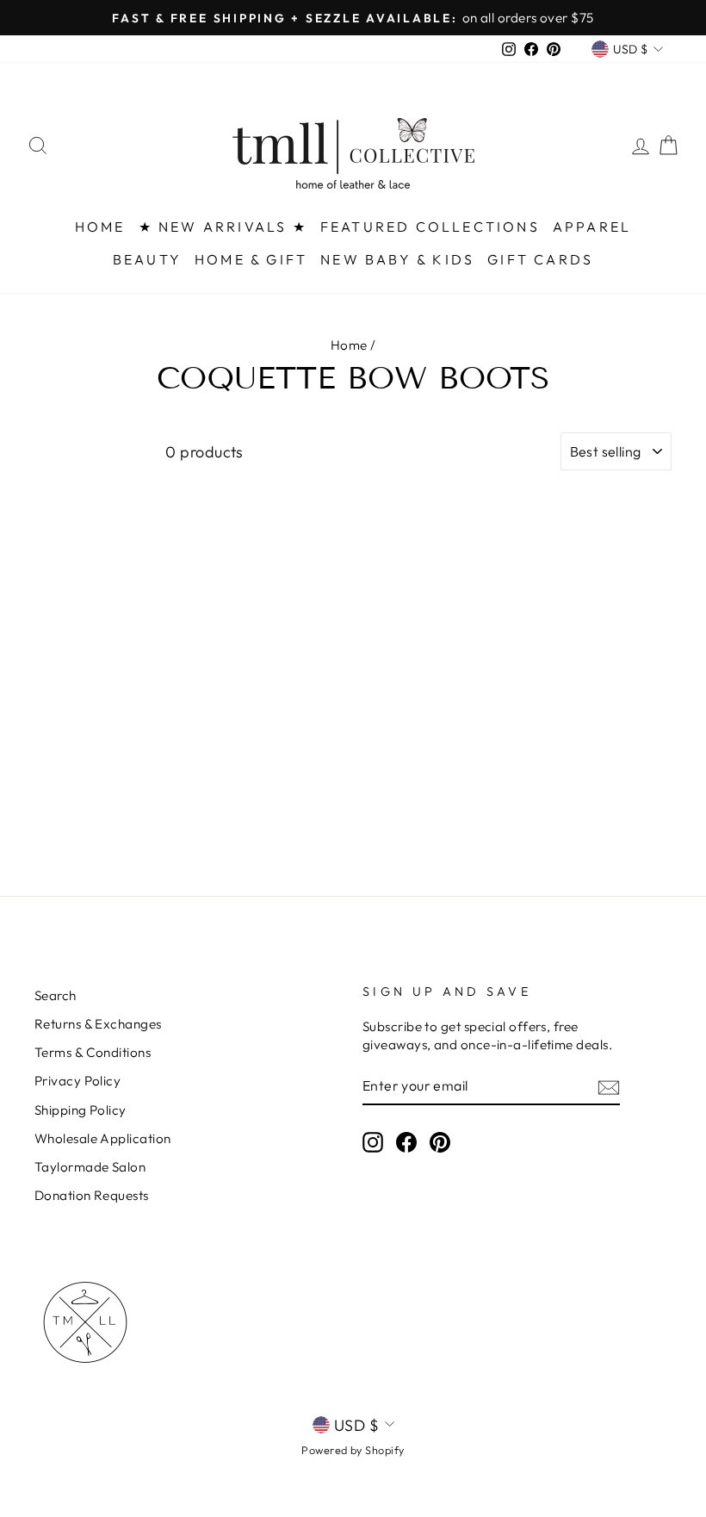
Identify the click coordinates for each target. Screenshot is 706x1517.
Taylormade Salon (90, 1167)
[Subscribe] (609, 1086)
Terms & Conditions (92, 1052)
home (100, 226)
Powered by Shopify (352, 1450)
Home (349, 345)
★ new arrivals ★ (223, 226)
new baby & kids (397, 259)
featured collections (430, 226)
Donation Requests (91, 1195)
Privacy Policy (77, 1080)
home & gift (251, 259)
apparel (592, 226)
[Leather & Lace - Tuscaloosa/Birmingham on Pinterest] (440, 1141)
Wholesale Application (102, 1138)
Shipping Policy (80, 1110)
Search (55, 995)
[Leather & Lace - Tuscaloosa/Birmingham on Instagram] (372, 1141)
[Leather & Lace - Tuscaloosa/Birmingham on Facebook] (406, 1141)
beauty (147, 259)
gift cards (540, 259)
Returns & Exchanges (98, 1024)
